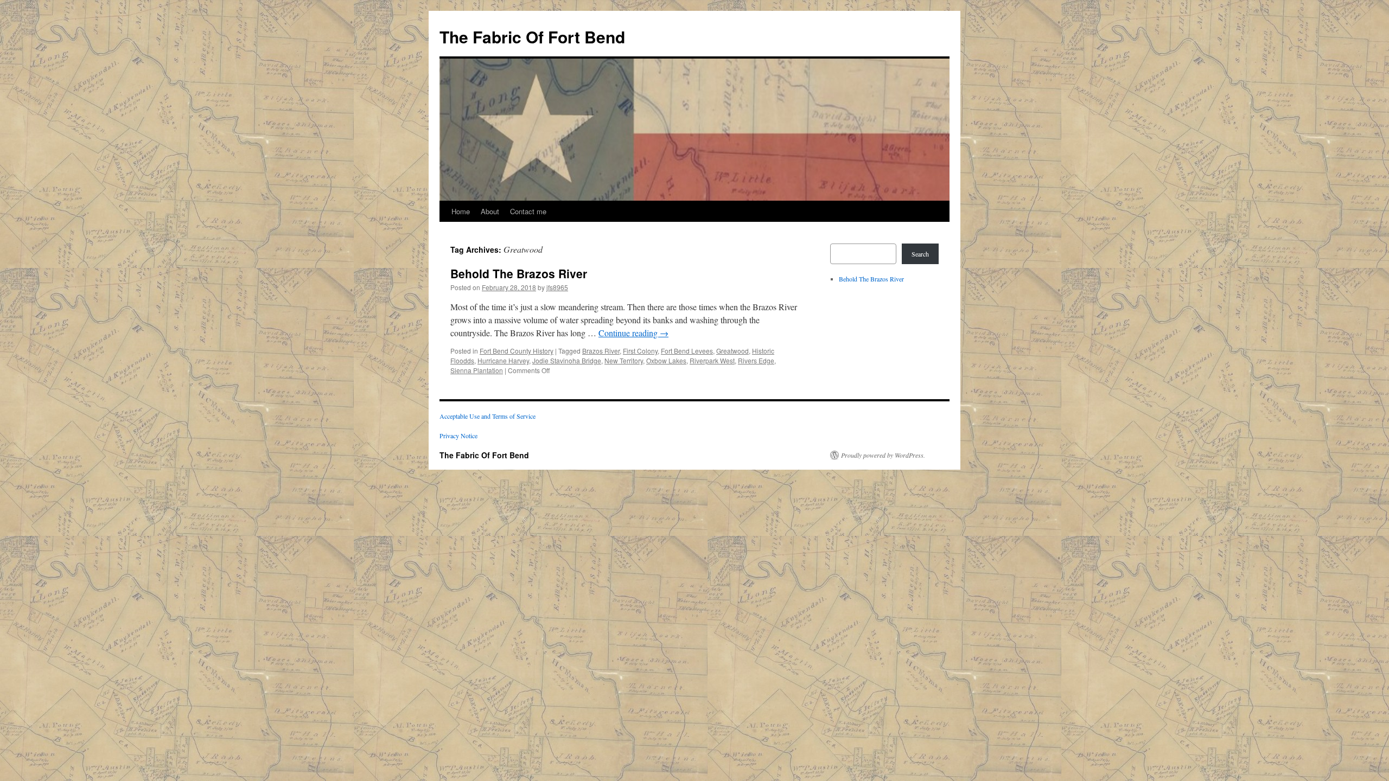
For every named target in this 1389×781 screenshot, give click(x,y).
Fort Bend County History (516, 350)
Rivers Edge (756, 360)
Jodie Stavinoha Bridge (566, 360)
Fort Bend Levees (687, 350)
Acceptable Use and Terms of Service (487, 416)
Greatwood (732, 350)
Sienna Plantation (476, 370)
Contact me (528, 211)
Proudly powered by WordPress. (883, 455)
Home (460, 211)
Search (920, 253)
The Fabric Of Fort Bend (532, 36)
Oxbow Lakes (666, 360)
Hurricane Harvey (503, 360)
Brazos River (601, 350)
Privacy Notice (458, 435)
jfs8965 (557, 287)
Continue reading (633, 332)
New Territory (623, 360)
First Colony (640, 350)
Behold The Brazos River (518, 273)
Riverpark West (712, 360)
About (490, 211)
